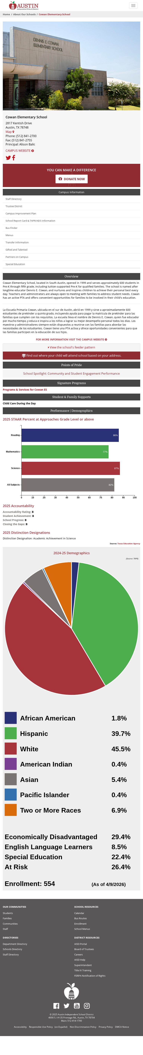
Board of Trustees (84, 949)
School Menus (82, 929)
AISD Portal (80, 944)
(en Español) (61, 1026)
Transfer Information (17, 242)
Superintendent (83, 965)
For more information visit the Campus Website (70, 339)
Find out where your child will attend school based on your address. (73, 355)
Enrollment (80, 923)
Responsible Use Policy (41, 1026)
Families (7, 918)
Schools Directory (12, 949)
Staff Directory (14, 199)
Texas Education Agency (128, 543)
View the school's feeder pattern (72, 347)
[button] (71, 179)
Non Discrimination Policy (83, 1026)
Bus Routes (80, 918)
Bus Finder (11, 228)
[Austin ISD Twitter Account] (67, 1006)
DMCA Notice (122, 1026)
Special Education (15, 264)
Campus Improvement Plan (21, 213)
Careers (78, 954)
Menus (9, 235)
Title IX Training (82, 970)
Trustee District (14, 206)
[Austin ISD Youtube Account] (77, 1006)
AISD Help (79, 959)
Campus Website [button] (18, 151)
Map (9, 132)
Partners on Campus (17, 257)
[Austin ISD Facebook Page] (56, 1006)
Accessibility (20, 1026)
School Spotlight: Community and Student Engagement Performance (71, 373)
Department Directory (15, 944)
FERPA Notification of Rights (89, 975)
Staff (5, 929)
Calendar (79, 913)
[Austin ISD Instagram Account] (87, 1006)
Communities (10, 923)
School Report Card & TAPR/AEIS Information (30, 220)
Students (8, 913)
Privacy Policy (106, 1026)
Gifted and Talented (16, 249)
